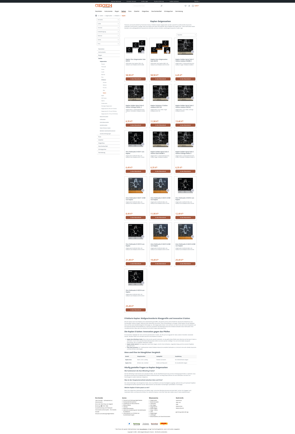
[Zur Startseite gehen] (103, 6)
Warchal (103, 74)
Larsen (102, 69)
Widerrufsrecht (180, 408)
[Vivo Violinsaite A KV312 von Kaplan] (185, 185)
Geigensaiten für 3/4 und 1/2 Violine (109, 108)
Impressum (179, 400)
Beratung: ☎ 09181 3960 (101, 406)
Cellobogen (153, 415)
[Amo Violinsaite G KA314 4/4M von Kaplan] (185, 231)
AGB (177, 404)
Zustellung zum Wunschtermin (131, 403)
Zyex (104, 90)
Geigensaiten (103, 61)
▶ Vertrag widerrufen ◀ (182, 412)
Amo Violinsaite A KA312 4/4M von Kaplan (160, 198)
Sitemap (125, 407)
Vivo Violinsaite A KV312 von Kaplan (184, 198)
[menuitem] (134, 400)
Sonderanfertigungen (105, 133)
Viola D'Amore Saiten (105, 128)
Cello (151, 411)
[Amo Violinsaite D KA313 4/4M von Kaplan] (160, 231)
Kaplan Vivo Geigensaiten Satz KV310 (136, 60)
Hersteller (100, 19)
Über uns (178, 402)
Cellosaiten (103, 119)
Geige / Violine (154, 410)
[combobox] (146, 5)
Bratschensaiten (104, 116)
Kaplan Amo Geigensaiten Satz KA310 (159, 60)
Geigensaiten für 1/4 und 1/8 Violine (109, 111)
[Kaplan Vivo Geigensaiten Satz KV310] (136, 47)
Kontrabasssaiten (104, 122)
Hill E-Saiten (104, 98)
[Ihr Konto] (189, 5)
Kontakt (97, 411)
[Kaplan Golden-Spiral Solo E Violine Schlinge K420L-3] (136, 93)
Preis (99, 43)
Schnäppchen (102, 149)
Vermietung (101, 152)
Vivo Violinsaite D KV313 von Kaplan (135, 245)
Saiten (100, 58)
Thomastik (103, 66)
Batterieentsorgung (128, 408)
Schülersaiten (104, 103)
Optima (103, 100)
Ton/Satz (100, 27)
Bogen (100, 55)
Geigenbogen (153, 413)
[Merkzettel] (185, 5)
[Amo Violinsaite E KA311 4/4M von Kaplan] (136, 185)
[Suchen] (161, 5)
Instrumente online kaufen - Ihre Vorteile (105, 410)
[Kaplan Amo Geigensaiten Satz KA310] (160, 47)
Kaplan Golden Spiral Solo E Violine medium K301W (184, 106)
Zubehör (100, 140)
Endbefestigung (102, 31)
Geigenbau (101, 143)
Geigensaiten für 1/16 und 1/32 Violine (109, 113)
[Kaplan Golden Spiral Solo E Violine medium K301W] (185, 93)
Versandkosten (143, 429)
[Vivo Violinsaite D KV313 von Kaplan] (136, 231)
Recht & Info (179, 398)
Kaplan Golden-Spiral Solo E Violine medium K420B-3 (184, 60)
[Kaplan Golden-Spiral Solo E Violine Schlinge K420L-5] (185, 139)
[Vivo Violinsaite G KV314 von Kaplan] (136, 278)
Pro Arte (104, 87)
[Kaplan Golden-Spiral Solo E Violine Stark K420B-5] (160, 139)
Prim (102, 77)
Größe (99, 23)
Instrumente (102, 52)
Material (100, 35)
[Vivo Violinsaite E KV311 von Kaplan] (136, 139)
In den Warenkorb (135, 79)
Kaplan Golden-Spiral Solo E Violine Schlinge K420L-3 (135, 106)
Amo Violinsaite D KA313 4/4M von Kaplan (160, 245)
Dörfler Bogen (153, 408)
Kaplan (104, 93)
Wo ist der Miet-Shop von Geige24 (104, 404)
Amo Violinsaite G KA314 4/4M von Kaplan (185, 245)
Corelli (102, 72)
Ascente (104, 82)
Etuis (99, 137)
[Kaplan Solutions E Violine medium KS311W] (160, 93)
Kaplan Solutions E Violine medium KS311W (159, 106)
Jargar (102, 95)
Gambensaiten (103, 125)
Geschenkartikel (103, 146)
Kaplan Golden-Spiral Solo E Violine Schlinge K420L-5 (184, 152)
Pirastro (103, 64)
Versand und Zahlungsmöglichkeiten (104, 413)
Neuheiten (101, 49)
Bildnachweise (127, 405)
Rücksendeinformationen (129, 402)
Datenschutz (179, 406)
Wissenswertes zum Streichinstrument (160, 416)
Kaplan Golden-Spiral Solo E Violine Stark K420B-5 (160, 152)
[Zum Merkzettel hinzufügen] (142, 51)
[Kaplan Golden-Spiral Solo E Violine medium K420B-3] (185, 47)
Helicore (105, 85)
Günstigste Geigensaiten (106, 106)
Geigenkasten (153, 407)
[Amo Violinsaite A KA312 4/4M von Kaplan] (160, 185)
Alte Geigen (153, 405)
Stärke (99, 39)
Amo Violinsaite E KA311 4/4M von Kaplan (135, 198)
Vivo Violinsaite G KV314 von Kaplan (135, 291)
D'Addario (103, 79)
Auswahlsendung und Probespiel (103, 408)
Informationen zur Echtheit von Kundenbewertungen (131, 414)
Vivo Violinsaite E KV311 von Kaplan (135, 152)
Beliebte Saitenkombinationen (107, 131)
